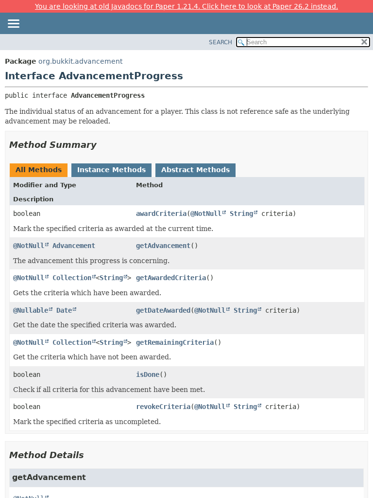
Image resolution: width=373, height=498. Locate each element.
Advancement (73, 245)
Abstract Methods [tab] (195, 170)
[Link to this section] (103, 145)
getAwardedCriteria (171, 278)
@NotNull (205, 213)
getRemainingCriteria (175, 342)
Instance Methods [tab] (111, 170)
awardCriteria (161, 213)
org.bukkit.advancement (80, 61)
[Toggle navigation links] (13, 24)
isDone (147, 374)
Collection (71, 278)
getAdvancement (163, 245)
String (241, 213)
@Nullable (30, 310)
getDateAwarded (163, 310)
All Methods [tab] (39, 170)
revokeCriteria (163, 406)
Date (64, 310)
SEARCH (220, 42)
